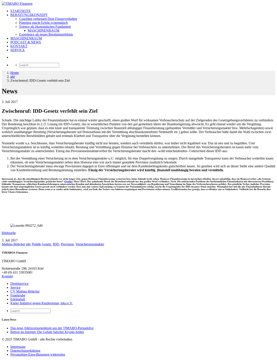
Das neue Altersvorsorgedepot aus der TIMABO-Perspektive (52, 328)
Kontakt (7, 276)
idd (28, 244)
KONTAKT (18, 46)
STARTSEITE (20, 11)
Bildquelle (9, 233)
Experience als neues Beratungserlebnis (46, 34)
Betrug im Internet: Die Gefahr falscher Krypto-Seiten (47, 332)
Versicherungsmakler (90, 244)
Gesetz (46, 244)
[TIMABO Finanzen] (17, 3)
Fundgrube (17, 295)
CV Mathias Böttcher (25, 291)
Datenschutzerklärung (25, 350)
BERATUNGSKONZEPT (29, 15)
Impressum (17, 347)
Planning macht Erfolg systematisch (43, 22)
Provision (67, 244)
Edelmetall (17, 299)
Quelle (68, 181)
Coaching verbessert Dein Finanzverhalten (48, 19)
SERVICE (17, 50)
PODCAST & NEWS (25, 42)
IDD (56, 244)
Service (15, 287)
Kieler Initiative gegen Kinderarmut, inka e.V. (41, 303)
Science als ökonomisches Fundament (45, 26)
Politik (36, 244)
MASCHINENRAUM (43, 30)
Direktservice (19, 283)
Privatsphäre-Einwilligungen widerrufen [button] (37, 354)
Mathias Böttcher (13, 244)
